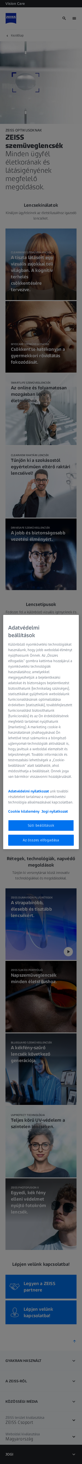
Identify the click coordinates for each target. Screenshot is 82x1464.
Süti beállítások (41, 825)
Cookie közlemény (23, 811)
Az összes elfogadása (41, 840)
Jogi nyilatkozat (54, 811)
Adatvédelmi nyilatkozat (28, 791)
